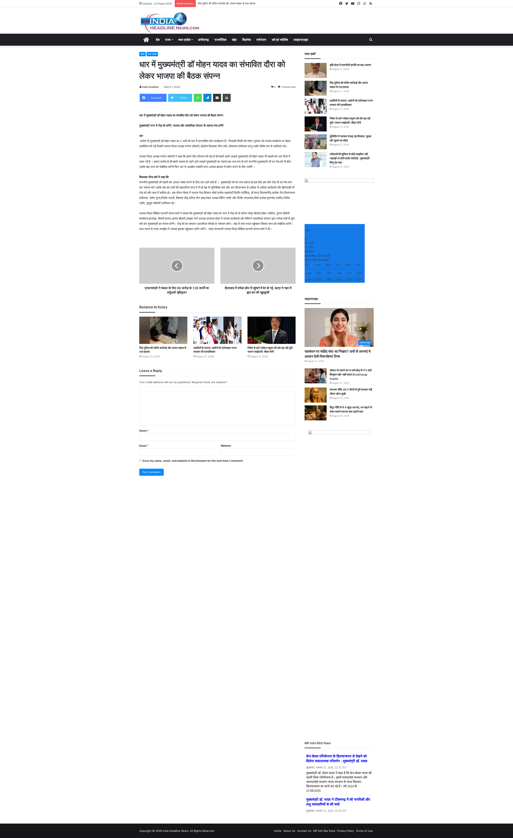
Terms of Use (364, 830)
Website (226, 445)
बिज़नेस (246, 40)
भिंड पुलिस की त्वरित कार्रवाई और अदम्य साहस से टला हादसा (226, 3)
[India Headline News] (169, 20)
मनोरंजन (261, 40)
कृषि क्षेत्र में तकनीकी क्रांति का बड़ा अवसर (350, 65)
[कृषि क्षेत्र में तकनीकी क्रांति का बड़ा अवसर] (316, 70)
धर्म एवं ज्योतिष (280, 40)
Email (143, 445)
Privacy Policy (345, 830)
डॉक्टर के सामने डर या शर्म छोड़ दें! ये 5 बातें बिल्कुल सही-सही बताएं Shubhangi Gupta (351, 374)
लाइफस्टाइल (301, 40)
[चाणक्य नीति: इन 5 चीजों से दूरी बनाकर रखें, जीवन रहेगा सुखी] (316, 395)
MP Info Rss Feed (324, 830)
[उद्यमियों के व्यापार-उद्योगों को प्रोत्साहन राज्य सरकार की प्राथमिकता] (217, 330)
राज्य (168, 40)
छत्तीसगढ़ (203, 40)
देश (158, 40)
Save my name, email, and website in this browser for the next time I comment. (193, 460)
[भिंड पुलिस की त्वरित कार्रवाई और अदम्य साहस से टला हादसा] (163, 330)
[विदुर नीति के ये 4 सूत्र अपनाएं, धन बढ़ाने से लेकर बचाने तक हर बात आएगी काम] (316, 412)
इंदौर (142, 54)
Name (144, 430)
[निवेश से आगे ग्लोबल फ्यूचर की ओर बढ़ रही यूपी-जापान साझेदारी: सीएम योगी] (271, 330)
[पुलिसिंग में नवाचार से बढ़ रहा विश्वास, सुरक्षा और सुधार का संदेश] (316, 141)
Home (277, 830)
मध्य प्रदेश (184, 40)
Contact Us (304, 830)
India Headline (150, 86)
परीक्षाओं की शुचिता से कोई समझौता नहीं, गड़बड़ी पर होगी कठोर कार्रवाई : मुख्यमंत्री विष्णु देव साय (350, 158)
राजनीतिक (220, 40)
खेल (234, 40)
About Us (289, 830)
